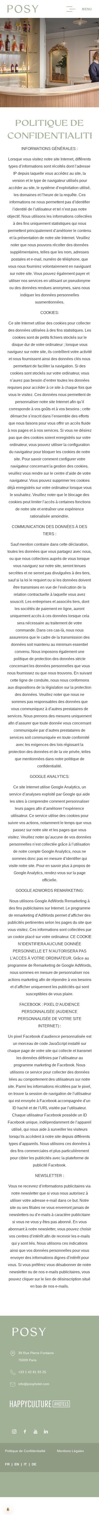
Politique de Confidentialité (25, 1451)
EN (16, 1464)
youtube (35, 1431)
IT (25, 1464)
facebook (24, 1431)
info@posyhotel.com (33, 1384)
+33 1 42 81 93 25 (32, 1372)
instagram (14, 1431)
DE (34, 1464)
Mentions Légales (70, 1451)
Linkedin (46, 1431)
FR (7, 1464)
